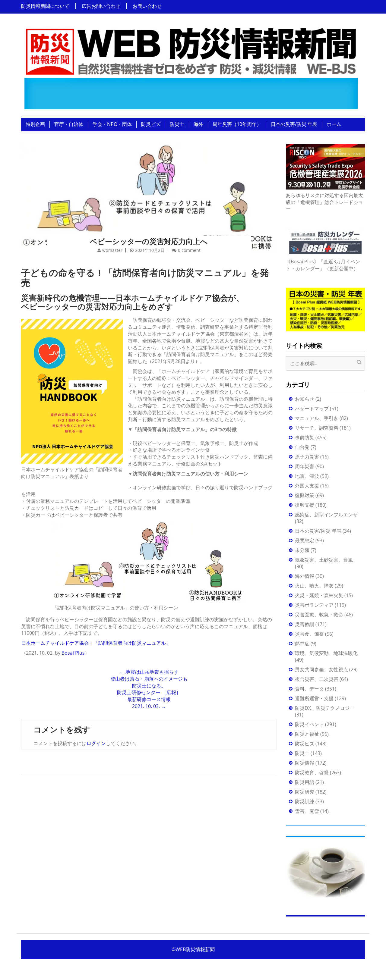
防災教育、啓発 (312, 772)
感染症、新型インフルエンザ (326, 514)
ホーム (334, 124)
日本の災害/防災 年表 (294, 124)
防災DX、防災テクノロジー (324, 708)
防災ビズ (150, 124)
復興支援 (304, 505)
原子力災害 (307, 456)
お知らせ (304, 399)
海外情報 (304, 576)
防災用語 (304, 782)
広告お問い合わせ (101, 6)
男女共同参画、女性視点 (321, 669)
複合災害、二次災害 (316, 679)
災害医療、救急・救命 (319, 614)
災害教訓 (304, 624)
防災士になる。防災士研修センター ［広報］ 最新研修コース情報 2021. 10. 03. (149, 696)
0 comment (189, 250)
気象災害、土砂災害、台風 (324, 559)
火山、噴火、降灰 (314, 585)
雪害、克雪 (307, 811)
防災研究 (304, 791)
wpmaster (112, 250)
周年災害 (304, 466)
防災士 (177, 124)
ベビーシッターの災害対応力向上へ (149, 241)
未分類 (302, 550)
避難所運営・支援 (314, 698)
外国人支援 (307, 485)
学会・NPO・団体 (112, 124)
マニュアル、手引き (316, 418)
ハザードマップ (312, 408)
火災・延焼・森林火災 (319, 595)
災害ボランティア (314, 605)
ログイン (96, 743)
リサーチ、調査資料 (316, 428)
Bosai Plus (73, 653)
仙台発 (302, 447)
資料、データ (309, 688)
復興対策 (304, 495)
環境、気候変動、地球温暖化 (326, 653)
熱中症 (302, 643)
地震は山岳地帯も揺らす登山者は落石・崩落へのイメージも (149, 675)
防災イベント (309, 724)
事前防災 (304, 437)
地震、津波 (307, 476)
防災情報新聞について (45, 6)
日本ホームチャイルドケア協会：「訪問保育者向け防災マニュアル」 (96, 643)
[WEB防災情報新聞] (190, 66)
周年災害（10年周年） (237, 124)
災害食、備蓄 (309, 634)
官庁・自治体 (68, 124)
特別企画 (35, 124)
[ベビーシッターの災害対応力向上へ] (149, 189)
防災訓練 (304, 801)
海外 (198, 124)
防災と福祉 (307, 734)
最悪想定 (304, 540)
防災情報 (304, 763)
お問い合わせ (147, 6)
